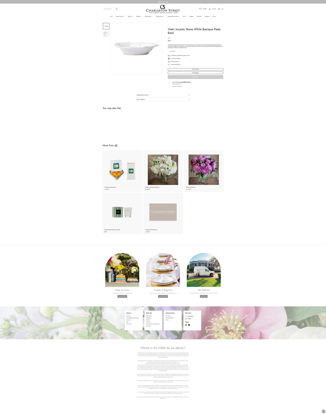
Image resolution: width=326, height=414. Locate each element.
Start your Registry (163, 296)
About (214, 16)
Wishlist (148, 320)
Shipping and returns (142, 95)
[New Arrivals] (122, 270)
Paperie (129, 16)
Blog (127, 321)
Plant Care (128, 320)
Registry (191, 16)
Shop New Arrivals (122, 296)
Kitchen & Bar (148, 16)
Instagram (207, 16)
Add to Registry (195, 72)
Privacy (167, 320)
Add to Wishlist (195, 69)
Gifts (184, 16)
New (111, 16)
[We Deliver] (204, 270)
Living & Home (159, 16)
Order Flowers (149, 316)
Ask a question (141, 99)
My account (128, 324)
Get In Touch (168, 316)
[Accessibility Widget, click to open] (323, 411)
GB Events (199, 16)
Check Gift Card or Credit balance (153, 324)
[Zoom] (136, 48)
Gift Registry (148, 317)
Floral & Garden (119, 16)
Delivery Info (203, 296)
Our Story (128, 316)
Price (169, 38)
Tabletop (138, 16)
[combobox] (111, 8)
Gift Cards (148, 321)
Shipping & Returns (170, 317)
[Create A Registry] (163, 270)
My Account (148, 326)
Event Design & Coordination (132, 317)
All (116, 145)
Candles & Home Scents (172, 16)
